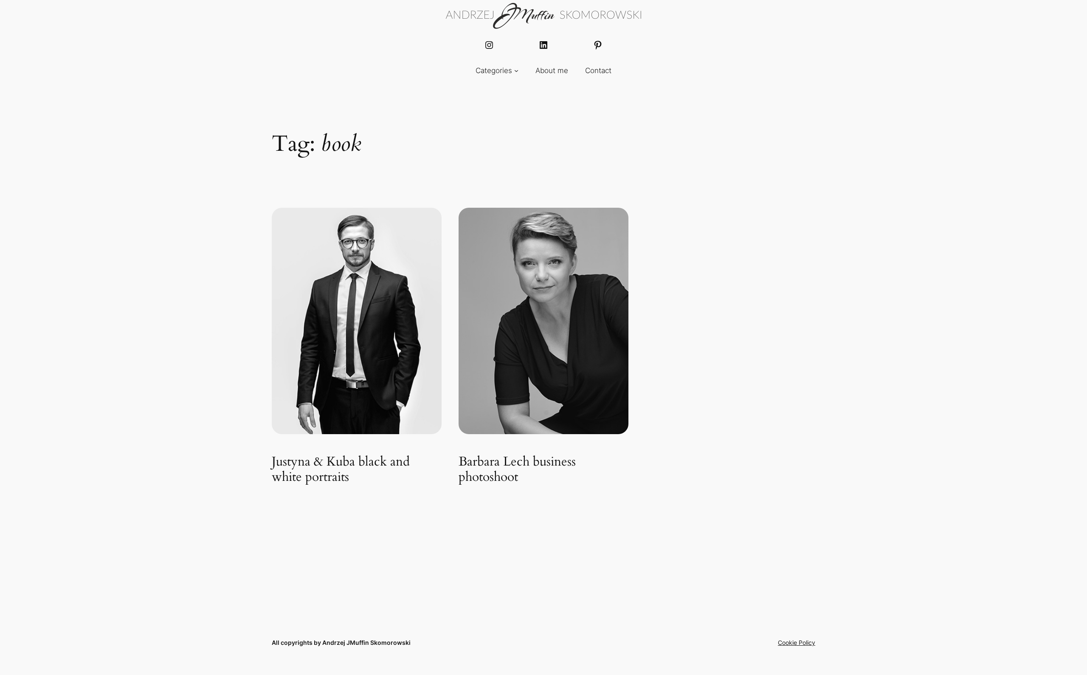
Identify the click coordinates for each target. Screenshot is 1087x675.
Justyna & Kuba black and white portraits (341, 470)
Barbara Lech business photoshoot (517, 470)
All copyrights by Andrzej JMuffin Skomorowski (341, 642)
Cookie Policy (796, 642)
